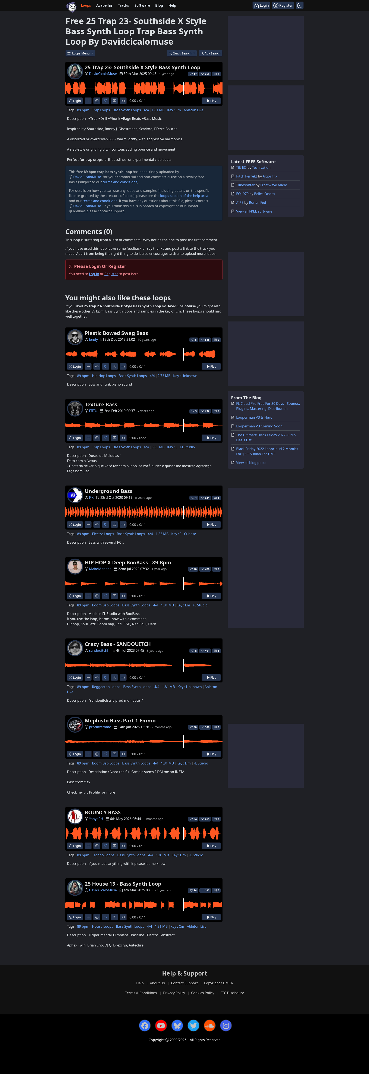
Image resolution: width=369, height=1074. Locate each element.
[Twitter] (193, 1025)
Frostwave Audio (273, 185)
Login (76, 101)
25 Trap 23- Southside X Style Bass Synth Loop (142, 67)
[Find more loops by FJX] (88, 524)
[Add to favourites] (105, 101)
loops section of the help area (184, 195)
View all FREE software (254, 211)
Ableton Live (193, 110)
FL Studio (187, 447)
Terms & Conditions (141, 992)
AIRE (239, 202)
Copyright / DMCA (218, 983)
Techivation (261, 167)
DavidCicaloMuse (103, 73)
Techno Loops (103, 855)
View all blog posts (251, 462)
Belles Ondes (264, 193)
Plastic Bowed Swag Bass (116, 332)
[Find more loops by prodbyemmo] (88, 754)
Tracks (123, 5)
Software (142, 5)
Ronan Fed (257, 202)
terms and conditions (120, 182)
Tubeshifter (245, 185)
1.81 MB (158, 110)
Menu (81, 53)
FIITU (93, 410)
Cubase (190, 533)
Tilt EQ (241, 167)
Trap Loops (101, 110)
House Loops (102, 926)
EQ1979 (242, 193)
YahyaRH (96, 818)
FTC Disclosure (232, 992)
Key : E (172, 447)
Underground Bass (108, 490)
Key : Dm (184, 763)
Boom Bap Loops (105, 605)
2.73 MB (164, 375)
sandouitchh (99, 650)
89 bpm (83, 110)
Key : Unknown (185, 375)
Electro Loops (103, 533)
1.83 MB (162, 533)
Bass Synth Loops (127, 110)
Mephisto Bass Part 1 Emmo (120, 720)
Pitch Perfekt (246, 176)
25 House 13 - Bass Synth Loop (123, 883)
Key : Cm (174, 110)
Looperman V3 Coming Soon (259, 426)
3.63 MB (158, 447)
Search (213, 53)
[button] (300, 5)
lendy (93, 339)
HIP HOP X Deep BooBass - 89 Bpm (128, 562)
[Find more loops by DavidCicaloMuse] (88, 100)
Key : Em (183, 605)
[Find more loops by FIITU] (88, 437)
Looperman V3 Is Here (254, 417)
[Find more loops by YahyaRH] (88, 845)
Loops (86, 5)
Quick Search (182, 53)
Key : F (176, 533)
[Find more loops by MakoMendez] (88, 596)
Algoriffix (270, 176)
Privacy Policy (174, 992)
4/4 (146, 110)
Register (111, 273)
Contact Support (184, 983)
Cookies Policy (202, 992)
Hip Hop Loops (104, 375)
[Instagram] (226, 1025)
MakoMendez (100, 568)
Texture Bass (101, 404)
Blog (159, 5)
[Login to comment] (114, 100)
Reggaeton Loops (106, 686)
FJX (91, 497)
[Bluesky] (177, 1025)
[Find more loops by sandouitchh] (88, 677)
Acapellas (104, 5)
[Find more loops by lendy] (88, 366)
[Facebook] (145, 1025)
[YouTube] (161, 1025)
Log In (94, 273)
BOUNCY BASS (103, 812)
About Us (157, 983)
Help (172, 5)
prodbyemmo (100, 727)
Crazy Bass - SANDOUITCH (118, 643)
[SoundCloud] (210, 1025)
